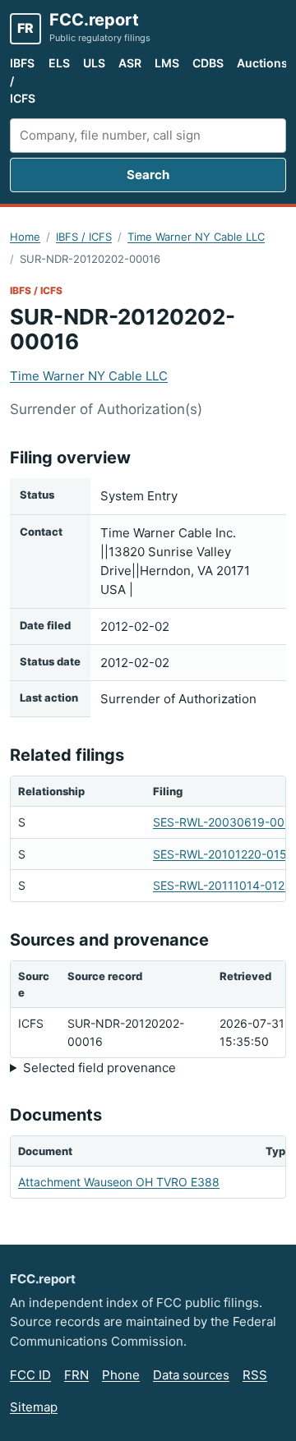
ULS (94, 63)
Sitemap (34, 1407)
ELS (59, 63)
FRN (76, 1375)
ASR (129, 63)
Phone (121, 1375)
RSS (255, 1375)
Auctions (262, 63)
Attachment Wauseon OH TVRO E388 (119, 1182)
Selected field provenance (99, 1067)
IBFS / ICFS (22, 80)
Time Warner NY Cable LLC (196, 236)
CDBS (208, 63)
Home (25, 236)
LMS (167, 63)
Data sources (191, 1375)
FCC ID (30, 1375)
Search (148, 174)
